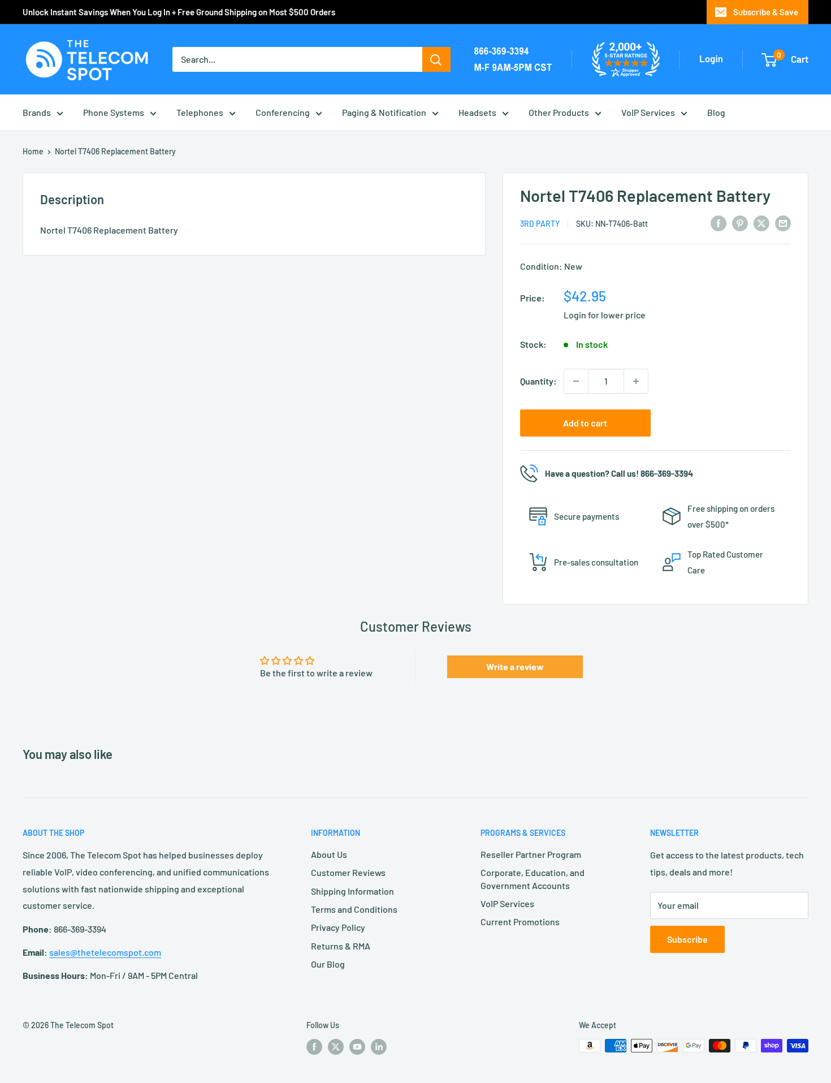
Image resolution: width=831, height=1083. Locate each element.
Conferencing (283, 112)
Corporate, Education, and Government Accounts (533, 878)
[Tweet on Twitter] (761, 222)
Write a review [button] (515, 666)
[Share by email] (783, 222)
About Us (329, 854)
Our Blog (328, 964)
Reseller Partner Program (531, 854)
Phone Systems (113, 112)
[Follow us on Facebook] (314, 1047)
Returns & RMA (340, 945)
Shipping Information (352, 891)
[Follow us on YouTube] (357, 1047)
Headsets (477, 112)
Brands (37, 112)
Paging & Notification (384, 112)
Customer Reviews (348, 872)
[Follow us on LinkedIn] (379, 1047)
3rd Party (540, 223)
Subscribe (687, 939)
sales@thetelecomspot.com (105, 952)
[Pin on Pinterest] (740, 222)
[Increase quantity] (636, 381)
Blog (716, 112)
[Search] (436, 59)
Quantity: (538, 381)
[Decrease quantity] (576, 381)
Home (33, 151)
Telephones (199, 112)
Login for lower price (605, 314)
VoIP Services (648, 112)
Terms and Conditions (354, 909)
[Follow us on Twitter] (336, 1047)
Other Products (559, 112)
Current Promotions (520, 921)
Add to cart (585, 422)
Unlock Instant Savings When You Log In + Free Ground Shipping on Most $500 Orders (179, 12)
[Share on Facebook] (718, 222)
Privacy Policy (338, 927)
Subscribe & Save (765, 12)
